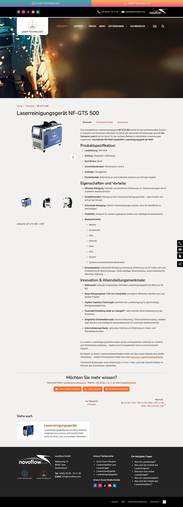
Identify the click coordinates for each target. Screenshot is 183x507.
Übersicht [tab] (87, 122)
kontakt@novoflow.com (135, 12)
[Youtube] (33, 12)
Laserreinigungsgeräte (60, 425)
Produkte (29, 106)
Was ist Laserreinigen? (145, 462)
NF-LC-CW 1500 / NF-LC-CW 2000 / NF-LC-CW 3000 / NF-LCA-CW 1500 (142, 404)
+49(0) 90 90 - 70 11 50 (70, 473)
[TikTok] (28, 12)
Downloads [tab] (122, 122)
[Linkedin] (38, 12)
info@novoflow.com (71, 476)
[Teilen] (180, 264)
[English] (154, 26)
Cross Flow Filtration (106, 461)
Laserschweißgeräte (105, 471)
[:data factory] (164, 502)
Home (19, 106)
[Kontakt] (180, 256)
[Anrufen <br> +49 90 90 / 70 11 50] (180, 243)
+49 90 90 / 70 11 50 (109, 12)
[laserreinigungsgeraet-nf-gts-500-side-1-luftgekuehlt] (47, 137)
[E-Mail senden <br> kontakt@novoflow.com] (180, 249)
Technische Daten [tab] (104, 122)
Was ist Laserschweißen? (146, 478)
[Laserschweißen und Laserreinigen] (32, 26)
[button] (163, 26)
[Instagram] (23, 12)
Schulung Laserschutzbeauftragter (146, 357)
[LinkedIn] (114, 485)
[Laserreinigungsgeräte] (28, 430)
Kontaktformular (128, 382)
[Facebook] (18, 12)
